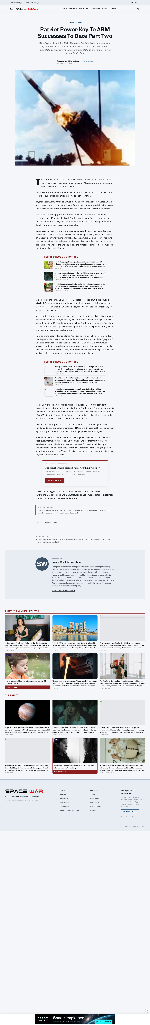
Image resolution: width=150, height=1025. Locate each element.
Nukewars (73, 8)
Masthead (94, 798)
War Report (84, 8)
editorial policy (75, 586)
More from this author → (63, 590)
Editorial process (87, 61)
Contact (93, 811)
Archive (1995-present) (69, 811)
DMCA (143, 827)
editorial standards (42, 542)
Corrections (95, 806)
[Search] (138, 9)
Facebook (48, 522)
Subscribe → (130, 812)
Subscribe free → (54, 480)
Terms (135, 827)
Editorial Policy (96, 802)
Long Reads (95, 8)
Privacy (128, 827)
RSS (133, 817)
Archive (105, 8)
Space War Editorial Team (69, 61)
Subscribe (135, 2)
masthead (55, 542)
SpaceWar (63, 8)
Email (56, 522)
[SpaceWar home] (24, 9)
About (113, 8)
